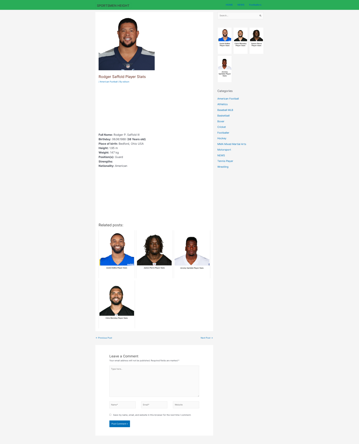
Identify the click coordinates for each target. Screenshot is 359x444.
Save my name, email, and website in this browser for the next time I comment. (152, 415)
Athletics (222, 104)
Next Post (207, 337)
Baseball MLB (225, 110)
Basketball (223, 115)
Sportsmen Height (113, 5)
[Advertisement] (122, 107)
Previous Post (104, 337)
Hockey (221, 138)
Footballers (255, 4)
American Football (109, 81)
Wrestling (222, 166)
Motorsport (224, 149)
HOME (229, 4)
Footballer (223, 132)
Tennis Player (225, 161)
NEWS (240, 4)
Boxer (220, 121)
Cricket (221, 126)
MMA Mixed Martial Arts (231, 144)
